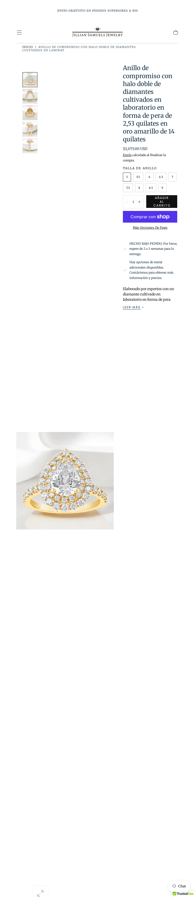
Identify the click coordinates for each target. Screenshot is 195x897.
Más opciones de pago (150, 227)
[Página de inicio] (97, 32)
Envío (127, 155)
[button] (19, 32)
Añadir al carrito (161, 202)
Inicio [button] (27, 47)
